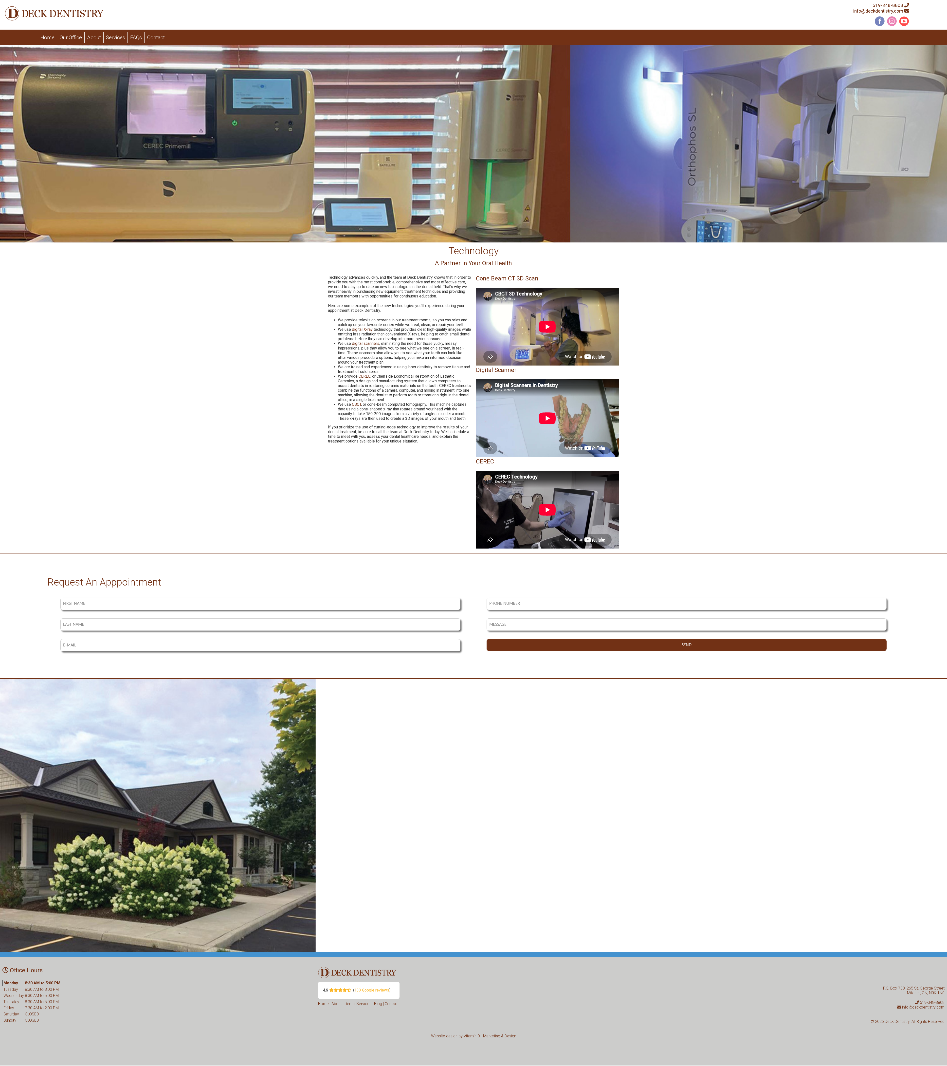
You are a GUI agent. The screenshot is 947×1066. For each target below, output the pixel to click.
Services (115, 37)
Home (47, 37)
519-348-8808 (888, 5)
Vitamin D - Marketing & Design (490, 1036)
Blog (378, 1003)
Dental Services (358, 1003)
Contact (156, 37)
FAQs (136, 37)
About (94, 37)
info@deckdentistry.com (878, 11)
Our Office (71, 37)
